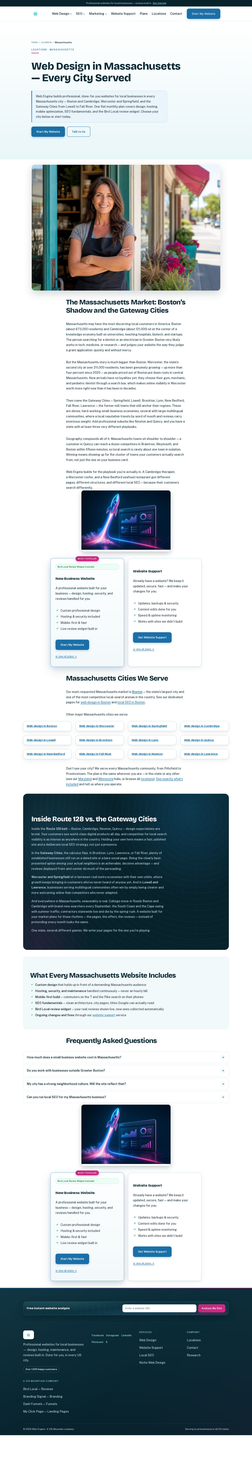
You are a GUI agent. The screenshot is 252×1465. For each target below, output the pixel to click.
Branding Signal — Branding (43, 1396)
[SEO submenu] (84, 14)
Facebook (98, 1335)
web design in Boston (96, 702)
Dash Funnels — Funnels (40, 1404)
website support (103, 1015)
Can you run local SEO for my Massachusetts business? (66, 1097)
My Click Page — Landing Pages (46, 1411)
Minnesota (105, 779)
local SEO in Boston (131, 702)
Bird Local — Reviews (38, 1389)
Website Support (151, 1347)
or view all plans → (66, 656)
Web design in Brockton (95, 740)
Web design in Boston (42, 726)
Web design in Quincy (199, 740)
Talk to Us (78, 131)
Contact (192, 1347)
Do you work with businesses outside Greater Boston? (66, 1070)
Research (194, 1355)
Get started (159, 3)
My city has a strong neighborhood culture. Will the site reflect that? (76, 1084)
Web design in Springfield (149, 726)
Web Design (147, 1340)
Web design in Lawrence (201, 754)
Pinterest (97, 1342)
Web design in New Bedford (46, 754)
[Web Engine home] (35, 13)
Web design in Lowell (41, 740)
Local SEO (146, 1355)
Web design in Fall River (95, 754)
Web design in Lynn (145, 740)
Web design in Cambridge (202, 726)
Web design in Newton (147, 754)
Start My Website (203, 13)
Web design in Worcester (96, 726)
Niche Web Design (152, 1362)
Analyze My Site (212, 1308)
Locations (46, 42)
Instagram (112, 1335)
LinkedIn (126, 1335)
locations (147, 779)
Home (34, 42)
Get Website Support (152, 637)
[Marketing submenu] (106, 14)
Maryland (85, 779)
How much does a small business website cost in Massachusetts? (74, 1057)
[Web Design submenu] (71, 14)
